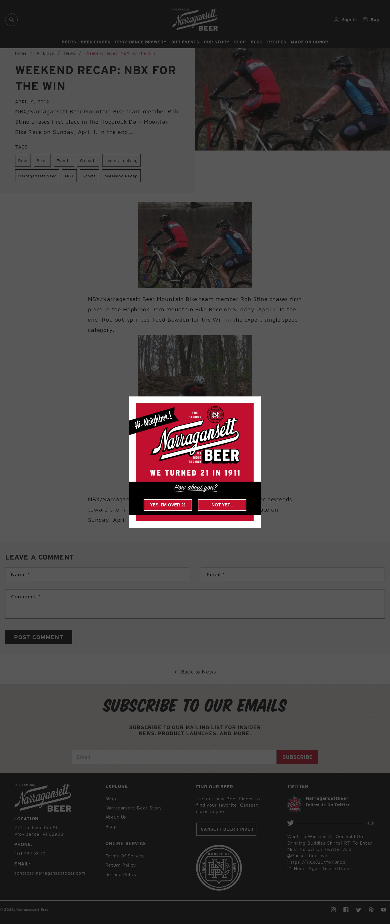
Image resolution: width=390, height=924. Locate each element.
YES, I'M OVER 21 (168, 504)
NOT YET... (222, 504)
